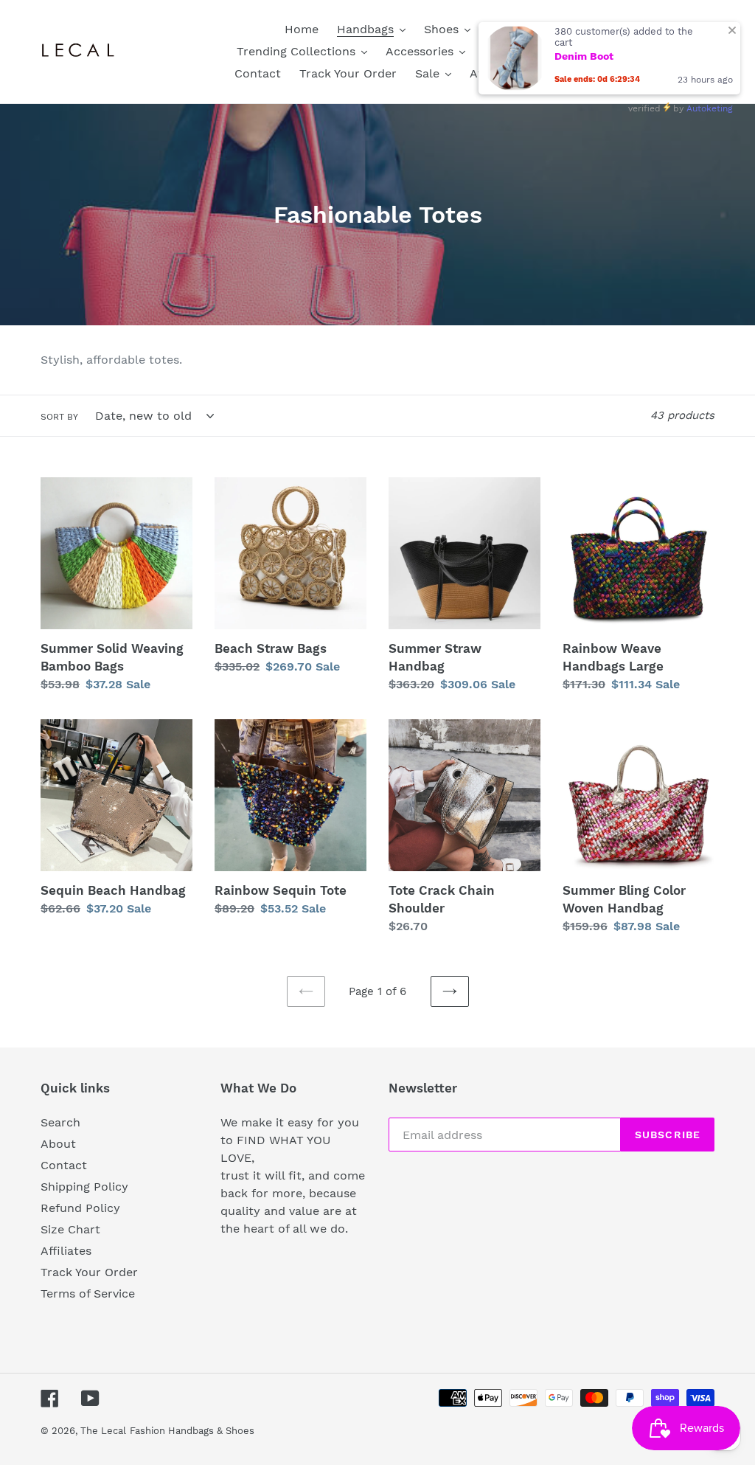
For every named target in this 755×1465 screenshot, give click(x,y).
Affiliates (66, 1251)
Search (60, 1122)
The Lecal (103, 1430)
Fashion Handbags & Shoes (192, 1430)
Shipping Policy (84, 1187)
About (58, 1144)
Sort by (59, 417)
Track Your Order (89, 1272)
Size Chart (70, 1229)
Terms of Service (88, 1293)
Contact (64, 1165)
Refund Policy (80, 1208)
